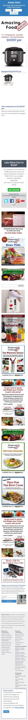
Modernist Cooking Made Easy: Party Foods (20, 656)
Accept (6, 711)
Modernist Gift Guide (6, 644)
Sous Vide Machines (17, 37)
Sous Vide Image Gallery (19, 679)
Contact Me (17, 644)
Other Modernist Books (20, 688)
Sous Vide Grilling (19, 670)
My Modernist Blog (19, 634)
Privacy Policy (19, 707)
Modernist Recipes (5, 634)
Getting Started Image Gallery (20, 676)
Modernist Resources (6, 642)
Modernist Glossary (6, 645)
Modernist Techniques (6, 635)
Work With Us (18, 637)
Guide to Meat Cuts (5, 649)
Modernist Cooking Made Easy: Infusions (20, 653)
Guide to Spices (5, 650)
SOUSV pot (8, 83)
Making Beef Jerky (5, 647)
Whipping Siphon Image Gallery (20, 685)
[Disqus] (14, 137)
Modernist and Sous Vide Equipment (6, 639)
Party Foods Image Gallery (19, 682)
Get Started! (14, 189)
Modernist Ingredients (6, 637)
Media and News (19, 639)
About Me (17, 641)
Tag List (3, 654)
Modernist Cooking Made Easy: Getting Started (19, 649)
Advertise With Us (19, 642)
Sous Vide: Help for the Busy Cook (20, 668)
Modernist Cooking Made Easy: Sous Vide (20, 659)
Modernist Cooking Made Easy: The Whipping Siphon (19, 663)
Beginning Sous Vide (20, 666)
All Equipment (10, 35)
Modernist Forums (19, 635)
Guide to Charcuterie (6, 652)
